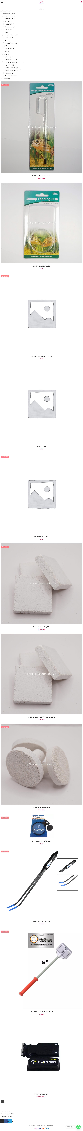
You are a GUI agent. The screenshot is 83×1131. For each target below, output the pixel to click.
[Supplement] (3, 24)
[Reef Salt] (3, 21)
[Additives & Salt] (2, 16)
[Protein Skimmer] (3, 43)
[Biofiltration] (3, 37)
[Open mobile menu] (2, 2)
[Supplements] (3, 26)
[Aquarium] (2, 29)
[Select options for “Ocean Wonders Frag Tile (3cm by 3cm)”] (43, 675)
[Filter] (3, 40)
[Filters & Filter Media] (2, 35)
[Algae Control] (3, 64)
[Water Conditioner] (3, 75)
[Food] (2, 45)
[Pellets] (3, 51)
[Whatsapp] (78, 1127)
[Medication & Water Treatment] (2, 62)
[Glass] (3, 32)
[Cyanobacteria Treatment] (3, 70)
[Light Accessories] (3, 59)
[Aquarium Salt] (3, 18)
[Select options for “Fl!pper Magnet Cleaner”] (43, 1056)
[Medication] (3, 73)
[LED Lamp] (3, 56)
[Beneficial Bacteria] (3, 67)
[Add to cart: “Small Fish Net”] (43, 405)
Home (2, 11)
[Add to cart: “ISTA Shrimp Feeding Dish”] (43, 224)
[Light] (2, 54)
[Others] (2, 78)
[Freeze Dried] (3, 48)
